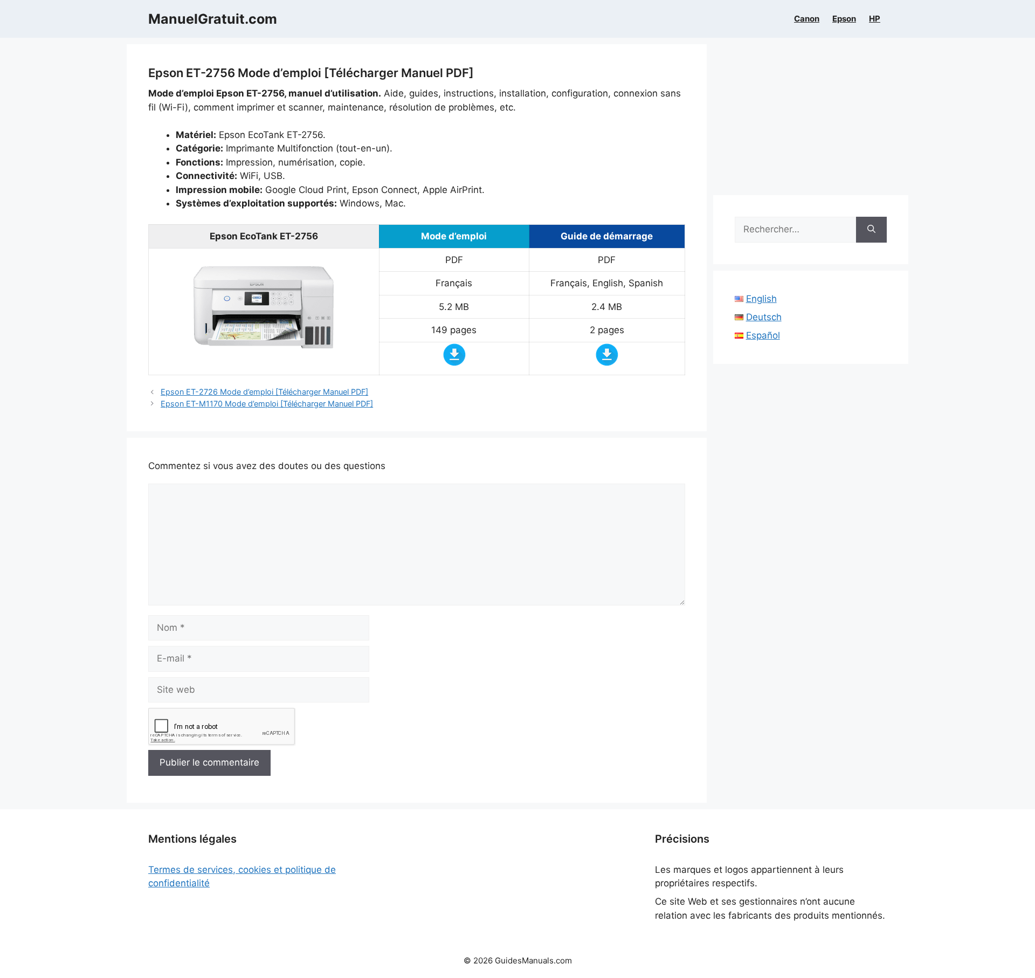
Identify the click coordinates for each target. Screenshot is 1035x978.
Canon (806, 19)
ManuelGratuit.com (212, 19)
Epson (844, 19)
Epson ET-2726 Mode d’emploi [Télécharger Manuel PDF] (264, 391)
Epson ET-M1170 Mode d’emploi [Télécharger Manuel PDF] (267, 403)
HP (874, 19)
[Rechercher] (871, 230)
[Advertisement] (811, 119)
